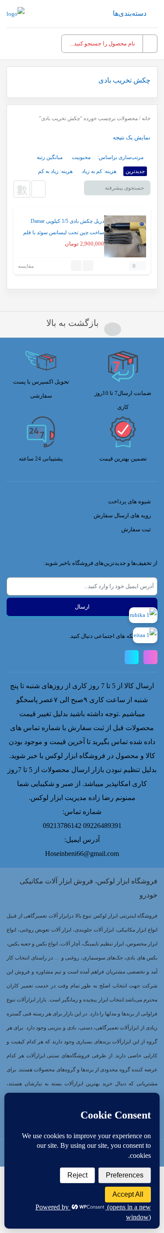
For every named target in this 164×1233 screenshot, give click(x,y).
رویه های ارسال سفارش (122, 515)
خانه (146, 118)
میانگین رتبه (50, 157)
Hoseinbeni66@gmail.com (82, 853)
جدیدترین (135, 171)
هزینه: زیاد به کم (55, 171)
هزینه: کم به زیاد (99, 171)
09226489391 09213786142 (82, 825)
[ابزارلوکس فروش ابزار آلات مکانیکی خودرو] (15, 14)
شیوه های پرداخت (129, 501)
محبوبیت (81, 157)
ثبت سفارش (136, 529)
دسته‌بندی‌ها (130, 13)
